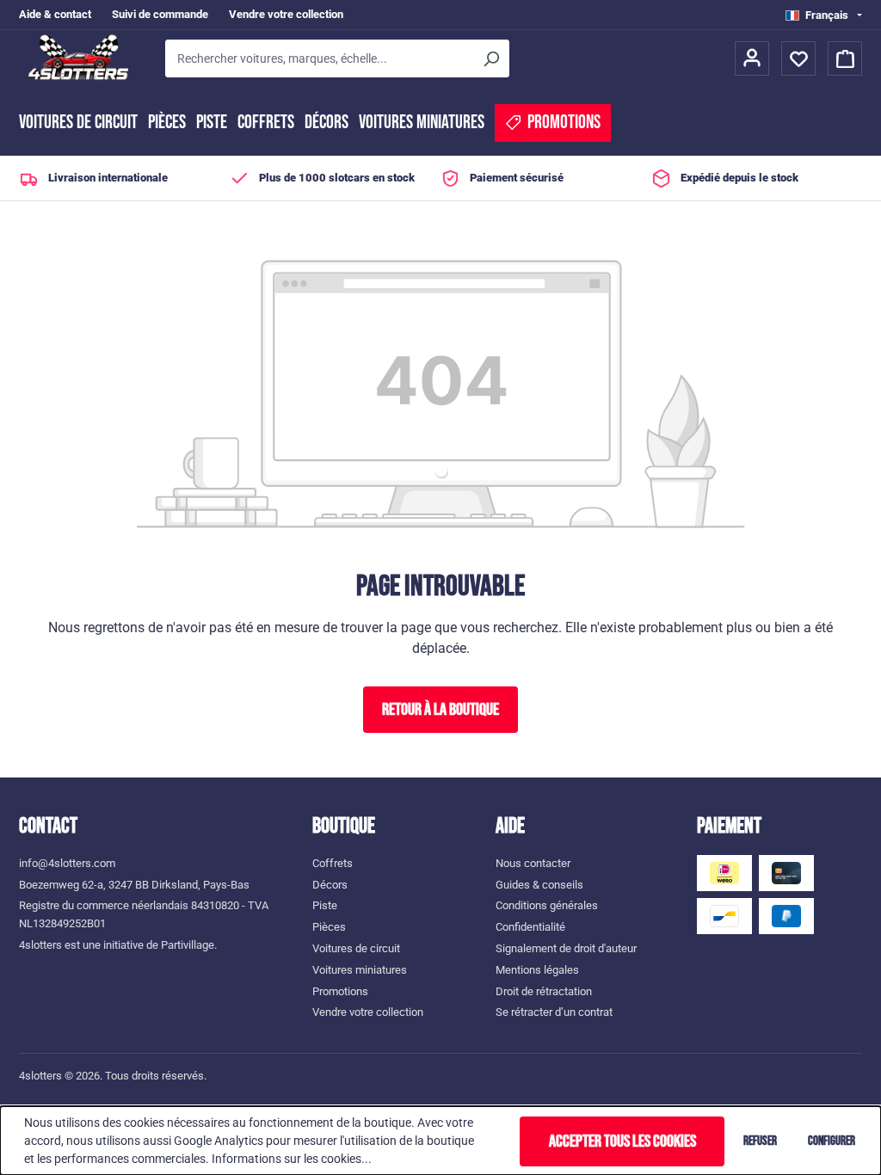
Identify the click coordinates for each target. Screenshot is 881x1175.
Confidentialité (530, 926)
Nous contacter (533, 863)
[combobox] (318, 58)
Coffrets (265, 122)
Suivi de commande (160, 14)
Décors (326, 122)
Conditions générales (547, 905)
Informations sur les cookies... (292, 1159)
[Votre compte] (752, 58)
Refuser (760, 1141)
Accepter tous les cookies (622, 1141)
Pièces (167, 122)
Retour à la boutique (440, 709)
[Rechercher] (490, 58)
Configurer (831, 1141)
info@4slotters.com (67, 863)
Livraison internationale (108, 177)
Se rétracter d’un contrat (554, 1012)
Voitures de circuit (78, 122)
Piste (211, 122)
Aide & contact (55, 14)
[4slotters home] (83, 58)
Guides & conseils (539, 884)
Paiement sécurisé (517, 177)
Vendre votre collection (286, 14)
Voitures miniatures (421, 122)
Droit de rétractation (544, 991)
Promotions (340, 991)
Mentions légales (537, 969)
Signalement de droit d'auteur (566, 948)
